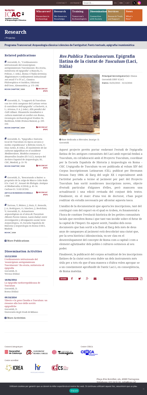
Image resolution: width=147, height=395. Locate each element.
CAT (127, 3)
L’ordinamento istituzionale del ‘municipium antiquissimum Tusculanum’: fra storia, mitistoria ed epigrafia (24, 263)
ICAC (20, 15)
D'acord (74, 391)
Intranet (75, 3)
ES (115, 3)
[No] (143, 388)
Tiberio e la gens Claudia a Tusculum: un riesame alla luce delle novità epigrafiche (26, 303)
